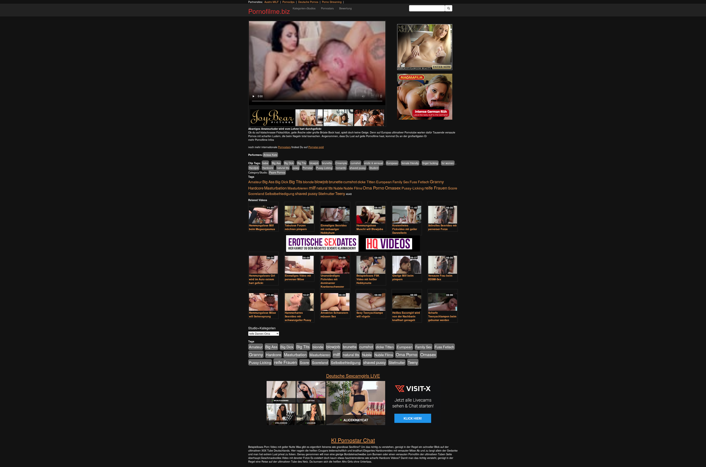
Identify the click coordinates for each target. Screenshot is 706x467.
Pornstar (308, 168)
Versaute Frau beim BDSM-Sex (440, 277)
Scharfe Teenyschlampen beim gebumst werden (442, 316)
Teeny (340, 193)
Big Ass (276, 163)
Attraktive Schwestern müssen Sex (334, 314)
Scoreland (256, 193)
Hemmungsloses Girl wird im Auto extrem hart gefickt (262, 279)
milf (312, 187)
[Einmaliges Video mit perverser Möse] (299, 263)
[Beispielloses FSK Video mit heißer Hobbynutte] (370, 263)
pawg (296, 168)
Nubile (338, 188)
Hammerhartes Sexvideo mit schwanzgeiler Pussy (298, 316)
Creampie (341, 163)
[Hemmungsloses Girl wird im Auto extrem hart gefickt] (263, 263)
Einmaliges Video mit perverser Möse (298, 277)
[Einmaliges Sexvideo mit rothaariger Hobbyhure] (335, 213)
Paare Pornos (277, 172)
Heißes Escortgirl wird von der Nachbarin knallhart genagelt (406, 316)
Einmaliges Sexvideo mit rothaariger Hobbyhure (334, 229)
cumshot (356, 163)
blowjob (314, 163)
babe (265, 163)
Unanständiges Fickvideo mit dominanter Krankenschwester (332, 281)
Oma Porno (373, 188)
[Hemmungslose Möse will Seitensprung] (263, 300)
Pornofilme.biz (269, 11)
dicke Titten (366, 181)
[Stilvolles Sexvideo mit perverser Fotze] (442, 213)
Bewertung (345, 8)
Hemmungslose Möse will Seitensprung (262, 314)
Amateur (255, 181)
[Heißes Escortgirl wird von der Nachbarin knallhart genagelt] (406, 300)
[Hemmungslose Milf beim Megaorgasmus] (263, 213)
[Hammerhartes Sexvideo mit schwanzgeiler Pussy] (299, 300)
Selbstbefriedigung (279, 193)
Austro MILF (271, 2)
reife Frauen (436, 188)
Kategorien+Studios (304, 8)
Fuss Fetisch (419, 181)
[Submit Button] (448, 8)
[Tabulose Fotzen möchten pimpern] (299, 213)
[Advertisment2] (425, 97)
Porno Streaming (332, 2)
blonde (308, 181)
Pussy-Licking (324, 168)
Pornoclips (288, 2)
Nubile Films (353, 188)
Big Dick (289, 163)
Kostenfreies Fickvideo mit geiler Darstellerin (404, 229)
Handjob (254, 168)
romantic (341, 168)
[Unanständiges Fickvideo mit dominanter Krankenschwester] (335, 263)
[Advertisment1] (425, 47)
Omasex (393, 188)
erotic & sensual (373, 163)
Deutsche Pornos (308, 2)
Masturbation (275, 188)
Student (373, 168)
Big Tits (301, 163)
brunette (327, 163)
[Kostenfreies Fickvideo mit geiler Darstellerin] (406, 213)
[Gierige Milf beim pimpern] (406, 263)
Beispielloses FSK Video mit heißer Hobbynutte (367, 279)
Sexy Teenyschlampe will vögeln (369, 314)
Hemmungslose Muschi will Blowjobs (369, 227)
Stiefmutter (326, 193)
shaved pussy (358, 168)
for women (448, 163)
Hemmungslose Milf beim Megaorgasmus (262, 227)
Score (452, 187)
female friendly (410, 163)
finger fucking (430, 163)
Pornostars (327, 8)
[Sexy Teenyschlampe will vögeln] (370, 300)
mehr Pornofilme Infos (261, 140)
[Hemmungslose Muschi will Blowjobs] (370, 213)
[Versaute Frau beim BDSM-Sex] (442, 263)
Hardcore (267, 168)
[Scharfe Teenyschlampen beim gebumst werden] (442, 300)
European (392, 163)
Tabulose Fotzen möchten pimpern (296, 227)
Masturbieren (298, 187)
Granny (437, 181)
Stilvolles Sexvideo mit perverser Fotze (442, 227)
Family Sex (401, 181)
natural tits (283, 168)
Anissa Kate (270, 155)
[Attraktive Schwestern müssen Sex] (335, 300)
